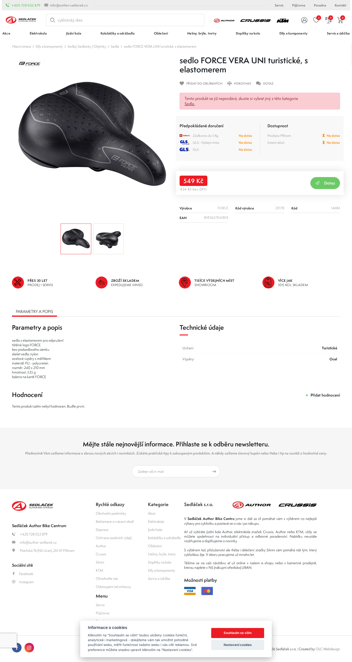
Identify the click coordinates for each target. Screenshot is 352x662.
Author (101, 546)
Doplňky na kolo (159, 562)
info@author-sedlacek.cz (69, 5)
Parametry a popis (34, 311)
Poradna (320, 5)
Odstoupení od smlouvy (113, 586)
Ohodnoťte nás (107, 578)
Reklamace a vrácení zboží (115, 521)
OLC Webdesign (328, 649)
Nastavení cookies (238, 645)
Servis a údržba (159, 578)
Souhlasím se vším (238, 633)
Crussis (101, 554)
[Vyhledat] (51, 20)
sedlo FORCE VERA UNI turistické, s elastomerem (160, 46)
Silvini (100, 562)
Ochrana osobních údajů (114, 537)
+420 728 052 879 (25, 5)
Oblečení (155, 546)
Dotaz (329, 183)
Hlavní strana (21, 46)
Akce (151, 513)
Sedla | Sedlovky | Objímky (87, 46)
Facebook (26, 573)
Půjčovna (298, 5)
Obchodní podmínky (111, 513)
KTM (99, 570)
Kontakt (340, 5)
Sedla (115, 46)
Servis (279, 5)
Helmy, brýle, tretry (162, 554)
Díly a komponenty (49, 46)
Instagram (26, 582)
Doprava (102, 529)
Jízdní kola (155, 529)
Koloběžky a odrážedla (164, 537)
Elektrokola (156, 521)
